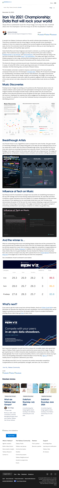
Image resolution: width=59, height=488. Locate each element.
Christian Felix (31, 72)
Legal (3, 478)
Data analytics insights (8, 449)
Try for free (11, 435)
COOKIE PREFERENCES (7, 481)
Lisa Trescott (16, 54)
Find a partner (35, 443)
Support (45, 440)
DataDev (18, 452)
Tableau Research (7, 452)
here (22, 313)
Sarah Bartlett (45, 253)
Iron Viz (19, 7)
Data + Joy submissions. (28, 56)
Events (17, 463)
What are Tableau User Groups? (10, 402)
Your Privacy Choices (21, 481)
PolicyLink (22, 249)
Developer (24, 474)
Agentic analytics (7, 443)
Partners (34, 440)
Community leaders (21, 449)
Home (5, 7)
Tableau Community (13, 7)
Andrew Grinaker (12, 32)
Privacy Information (19, 478)
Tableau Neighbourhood (22, 457)
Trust (15, 474)
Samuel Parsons (28, 54)
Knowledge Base (47, 443)
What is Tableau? (8, 440)
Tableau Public (20, 443)
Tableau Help (46, 449)
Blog (8, 7)
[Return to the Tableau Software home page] (7, 1)
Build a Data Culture (8, 446)
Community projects (21, 454)
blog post (5, 254)
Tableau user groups (21, 446)
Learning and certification (49, 446)
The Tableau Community (23, 440)
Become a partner (36, 446)
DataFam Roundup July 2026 (29, 402)
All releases (46, 452)
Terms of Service (9, 478)
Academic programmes (22, 460)
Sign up (45, 355)
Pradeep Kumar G (7, 54)
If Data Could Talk (47, 307)
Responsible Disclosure (30, 478)
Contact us (5, 454)
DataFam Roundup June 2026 (47, 402)
